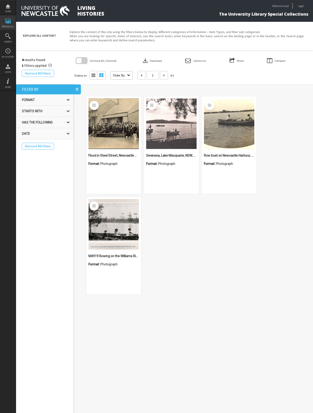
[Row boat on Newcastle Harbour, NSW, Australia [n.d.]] (229, 123)
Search (8, 41)
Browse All (8, 26)
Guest (286, 6)
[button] (195, 61)
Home (8, 11)
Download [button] (152, 60)
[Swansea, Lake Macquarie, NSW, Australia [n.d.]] (171, 123)
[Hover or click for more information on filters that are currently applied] (50, 65)
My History (8, 56)
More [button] (8, 87)
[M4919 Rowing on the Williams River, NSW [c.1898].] (113, 224)
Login (8, 71)
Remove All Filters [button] (38, 73)
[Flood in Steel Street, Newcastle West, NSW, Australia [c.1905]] (113, 123)
